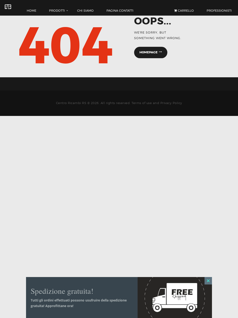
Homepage (148, 52)
